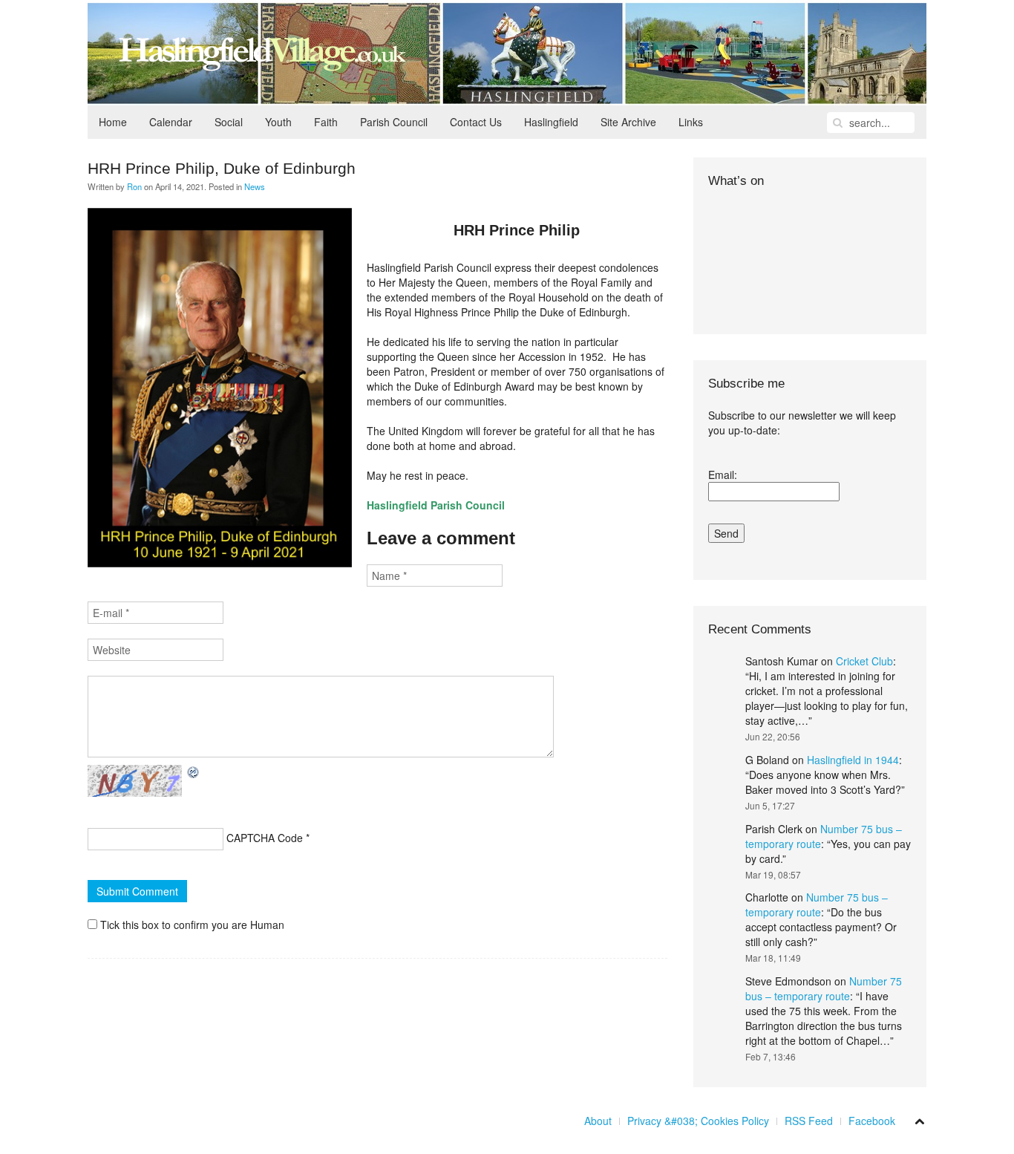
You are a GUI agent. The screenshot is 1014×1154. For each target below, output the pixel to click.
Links (690, 121)
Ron (134, 186)
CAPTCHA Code (264, 837)
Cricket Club (864, 660)
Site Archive (628, 121)
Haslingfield (551, 121)
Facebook (871, 1120)
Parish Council (394, 121)
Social (229, 121)
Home (113, 121)
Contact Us (476, 121)
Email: (722, 474)
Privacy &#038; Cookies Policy (698, 1120)
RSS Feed (809, 1120)
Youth (278, 121)
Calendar (170, 121)
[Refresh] (194, 772)
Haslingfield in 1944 (853, 759)
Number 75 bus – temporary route (816, 904)
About (598, 1120)
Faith (326, 121)
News (254, 186)
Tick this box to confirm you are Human (190, 924)
